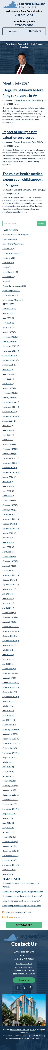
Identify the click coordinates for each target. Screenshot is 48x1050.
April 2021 (6, 608)
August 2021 (7, 589)
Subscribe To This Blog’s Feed (18, 912)
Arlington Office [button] (24, 963)
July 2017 (6, 818)
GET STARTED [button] (24, 925)
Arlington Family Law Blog (13, 234)
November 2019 (9, 687)
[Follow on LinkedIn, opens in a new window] (17, 987)
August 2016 (7, 869)
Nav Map (27, 1035)
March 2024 (7, 444)
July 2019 (6, 706)
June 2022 (6, 542)
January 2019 (8, 734)
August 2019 (7, 701)
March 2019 (7, 724)
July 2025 (6, 369)
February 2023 (8, 505)
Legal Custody (8, 272)
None (4, 281)
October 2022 (8, 524)
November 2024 (9, 407)
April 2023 (6, 495)
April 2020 (6, 664)
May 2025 (6, 379)
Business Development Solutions (19, 1038)
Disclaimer (7, 1035)
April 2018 (6, 776)
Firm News (7, 262)
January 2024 (8, 453)
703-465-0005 (24, 25)
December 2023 (9, 458)
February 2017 (8, 841)
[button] (13, 31)
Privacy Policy (38, 1035)
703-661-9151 (24, 15)
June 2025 (6, 374)
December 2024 (9, 402)
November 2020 (9, 631)
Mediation (6, 276)
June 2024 (6, 430)
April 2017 (6, 832)
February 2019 (8, 729)
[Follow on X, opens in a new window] (24, 987)
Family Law (7, 258)
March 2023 (7, 500)
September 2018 (9, 753)
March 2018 (7, 781)
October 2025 (8, 355)
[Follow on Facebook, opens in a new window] (30, 987)
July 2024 (6, 425)
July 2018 (6, 762)
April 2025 (6, 383)
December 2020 (9, 626)
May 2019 (6, 715)
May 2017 (6, 827)
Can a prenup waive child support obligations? (21, 905)
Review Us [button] (24, 980)
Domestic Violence (10, 253)
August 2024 (7, 421)
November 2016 (9, 855)
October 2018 (8, 748)
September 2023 (9, 472)
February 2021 (8, 617)
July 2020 (6, 650)
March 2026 (7, 332)
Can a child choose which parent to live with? (21, 901)
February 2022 (8, 561)
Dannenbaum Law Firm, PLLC (28, 100)
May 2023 (6, 491)
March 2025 (7, 388)
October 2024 (8, 411)
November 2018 (9, 743)
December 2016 (9, 851)
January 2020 (8, 678)
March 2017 (7, 837)
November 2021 (9, 575)
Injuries (5, 267)
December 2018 (9, 739)
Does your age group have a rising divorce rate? (22, 896)
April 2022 (6, 552)
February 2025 (8, 393)
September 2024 (9, 416)
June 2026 (6, 318)
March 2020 (7, 668)
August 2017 (7, 813)
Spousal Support (9, 290)
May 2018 (6, 771)
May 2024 (6, 435)
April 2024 (6, 439)
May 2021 (6, 603)
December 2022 (9, 514)
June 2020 (6, 654)
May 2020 (6, 659)
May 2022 (6, 547)
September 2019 (9, 696)
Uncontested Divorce (11, 300)
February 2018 (8, 785)
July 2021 (6, 594)
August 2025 (7, 365)
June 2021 (6, 598)
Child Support (8, 239)
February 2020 (8, 673)
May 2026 (6, 323)
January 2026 (8, 341)
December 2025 (9, 346)
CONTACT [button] (36, 31)
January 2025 (8, 397)
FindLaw (39, 1038)
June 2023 (6, 486)
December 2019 (9, 682)
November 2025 (9, 351)
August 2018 (7, 757)
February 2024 (8, 449)
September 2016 (9, 865)
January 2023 (8, 510)
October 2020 (8, 636)
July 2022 (6, 538)
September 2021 (9, 584)
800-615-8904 (28, 970)
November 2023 (9, 463)
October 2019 (8, 692)
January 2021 (8, 622)
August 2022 (7, 533)
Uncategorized (8, 295)
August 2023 (7, 477)
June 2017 (6, 823)
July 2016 (6, 874)
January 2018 (8, 790)
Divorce (15, 104)
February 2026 (8, 337)
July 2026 (6, 313)
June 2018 (6, 767)
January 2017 (8, 846)
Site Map (17, 1035)
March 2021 (7, 612)
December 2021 (9, 570)
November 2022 (9, 519)
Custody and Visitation (12, 244)
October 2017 (8, 804)
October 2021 (8, 580)
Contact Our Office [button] (25, 973)
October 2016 (8, 860)
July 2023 (6, 481)
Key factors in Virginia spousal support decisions (22, 891)
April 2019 (6, 720)
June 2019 (6, 710)
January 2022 (8, 566)
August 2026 (7, 308)
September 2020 (9, 640)
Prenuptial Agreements (12, 286)
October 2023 (8, 467)
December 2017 (9, 795)
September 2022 (9, 528)
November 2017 (9, 799)
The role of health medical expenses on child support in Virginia (22, 179)
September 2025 (9, 360)
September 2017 (9, 809)
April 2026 (6, 327)
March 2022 (7, 556)
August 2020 (7, 645)
